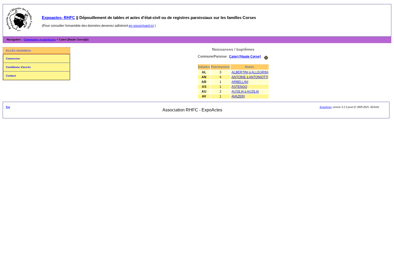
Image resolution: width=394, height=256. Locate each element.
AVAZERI (238, 96)
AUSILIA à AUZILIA (245, 91)
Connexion (13, 58)
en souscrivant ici (141, 26)
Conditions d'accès (18, 67)
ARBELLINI (240, 82)
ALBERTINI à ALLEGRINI (250, 72)
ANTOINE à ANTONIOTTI (250, 77)
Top (8, 107)
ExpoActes (326, 107)
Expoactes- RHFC (58, 17)
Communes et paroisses (40, 39)
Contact (11, 75)
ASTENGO (239, 87)
